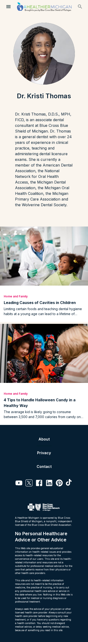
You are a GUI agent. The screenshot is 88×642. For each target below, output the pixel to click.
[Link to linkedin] (49, 483)
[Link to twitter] (29, 483)
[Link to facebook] (39, 483)
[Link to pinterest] (59, 483)
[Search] (80, 6)
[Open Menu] (8, 6)
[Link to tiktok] (69, 483)
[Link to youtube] (19, 483)
